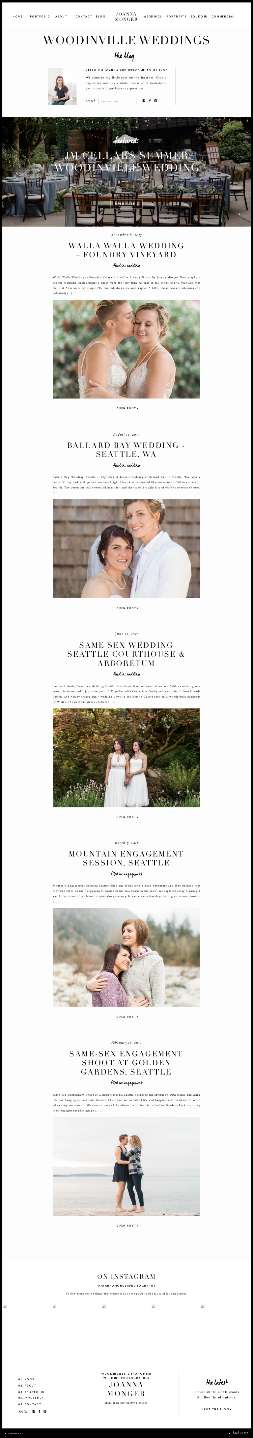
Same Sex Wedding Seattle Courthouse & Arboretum (126, 654)
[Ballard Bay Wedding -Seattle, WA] (126, 548)
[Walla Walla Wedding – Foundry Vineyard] (126, 349)
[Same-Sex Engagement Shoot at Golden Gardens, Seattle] (126, 1166)
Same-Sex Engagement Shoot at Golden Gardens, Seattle (126, 1063)
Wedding (133, 265)
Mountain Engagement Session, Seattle (126, 858)
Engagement (133, 874)
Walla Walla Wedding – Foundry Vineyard (127, 250)
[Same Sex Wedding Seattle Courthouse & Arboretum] (126, 757)
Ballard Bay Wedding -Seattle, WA (127, 450)
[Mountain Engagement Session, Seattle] (126, 957)
